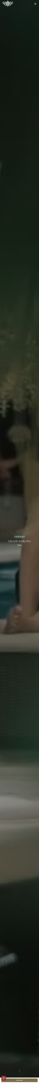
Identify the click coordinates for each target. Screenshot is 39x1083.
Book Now (19, 1080)
